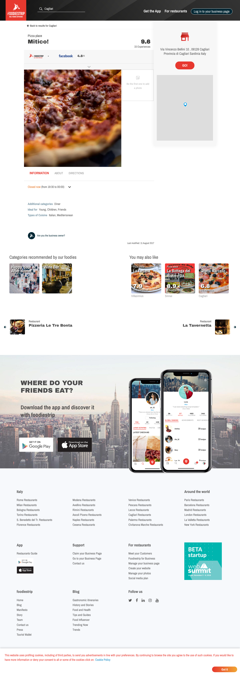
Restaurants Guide (27, 553)
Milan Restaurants (27, 505)
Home (20, 600)
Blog (19, 605)
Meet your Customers (140, 553)
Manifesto (22, 610)
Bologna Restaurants (28, 510)
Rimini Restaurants (83, 510)
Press (20, 630)
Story (19, 615)
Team (20, 620)
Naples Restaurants (83, 520)
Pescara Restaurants (140, 505)
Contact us (78, 563)
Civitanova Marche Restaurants (145, 525)
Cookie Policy (102, 660)
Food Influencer (81, 620)
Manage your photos (139, 573)
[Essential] (25, 572)
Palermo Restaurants (140, 520)
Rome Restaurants (27, 500)
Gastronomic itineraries (85, 600)
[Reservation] (25, 564)
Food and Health (82, 610)
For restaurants (176, 11)
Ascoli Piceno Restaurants (87, 515)
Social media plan (138, 578)
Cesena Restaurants (84, 525)
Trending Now (80, 625)
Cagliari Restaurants (139, 515)
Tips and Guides (82, 615)
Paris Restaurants (194, 500)
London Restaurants (195, 515)
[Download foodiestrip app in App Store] (74, 451)
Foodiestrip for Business (141, 558)
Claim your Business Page (87, 553)
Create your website (139, 568)
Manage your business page (144, 563)
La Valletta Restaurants (197, 520)
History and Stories (83, 605)
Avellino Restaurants (84, 505)
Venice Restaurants (139, 500)
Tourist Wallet (24, 634)
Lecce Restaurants (138, 510)
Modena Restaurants (84, 500)
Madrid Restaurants (195, 510)
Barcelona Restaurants (196, 505)
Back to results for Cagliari (43, 26)
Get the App (152, 11)
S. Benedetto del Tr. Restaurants (34, 520)
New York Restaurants (196, 525)
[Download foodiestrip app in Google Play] (36, 451)
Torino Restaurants (27, 515)
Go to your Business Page (87, 558)
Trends (76, 630)
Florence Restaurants (28, 525)
